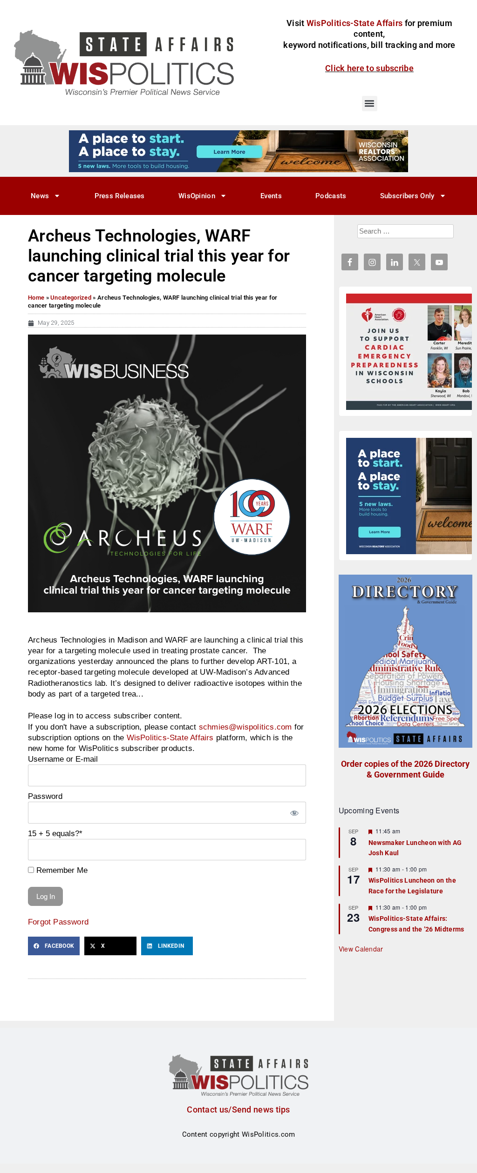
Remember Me (61, 870)
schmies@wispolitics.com (245, 727)
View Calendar (361, 948)
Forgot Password (58, 922)
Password (45, 796)
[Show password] (294, 813)
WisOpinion (196, 196)
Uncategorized (70, 297)
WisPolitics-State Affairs (170, 737)
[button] (369, 103)
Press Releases (120, 196)
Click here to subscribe (369, 68)
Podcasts (330, 196)
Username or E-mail (63, 759)
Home (36, 297)
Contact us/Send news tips (238, 1109)
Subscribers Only (407, 196)
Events (271, 196)
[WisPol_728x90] (238, 151)
